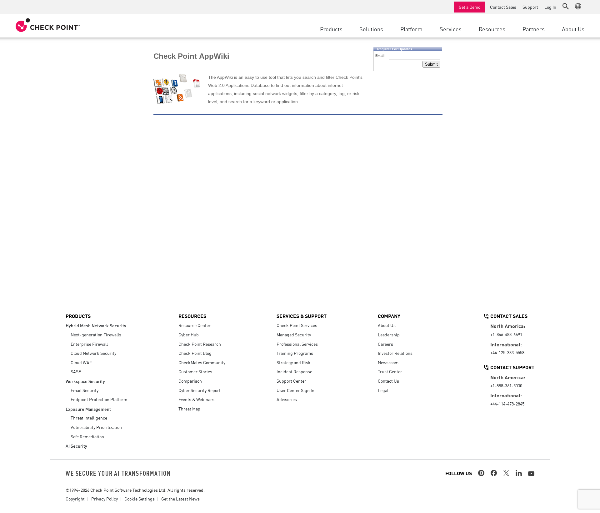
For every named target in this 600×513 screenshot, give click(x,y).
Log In (550, 7)
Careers (385, 344)
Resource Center (194, 325)
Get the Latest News (180, 498)
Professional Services (297, 344)
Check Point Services (297, 325)
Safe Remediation (87, 436)
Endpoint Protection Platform (99, 399)
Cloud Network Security (93, 353)
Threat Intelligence (89, 418)
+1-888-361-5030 (506, 385)
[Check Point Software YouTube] (531, 473)
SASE (76, 371)
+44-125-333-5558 (507, 352)
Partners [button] (533, 29)
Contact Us (388, 381)
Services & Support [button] (302, 315)
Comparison (190, 381)
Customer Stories (195, 371)
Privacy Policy (104, 498)
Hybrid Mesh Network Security (96, 325)
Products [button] (331, 29)
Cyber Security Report (199, 390)
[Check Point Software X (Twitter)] (506, 473)
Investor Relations (395, 353)
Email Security (84, 390)
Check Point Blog (195, 353)
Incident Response (294, 371)
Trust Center (390, 371)
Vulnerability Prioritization (96, 427)
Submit (431, 64)
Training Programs (295, 353)
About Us (387, 325)
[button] (565, 6)
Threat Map (189, 408)
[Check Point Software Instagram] (481, 473)
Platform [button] (411, 29)
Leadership (389, 334)
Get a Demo (469, 7)
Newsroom (388, 362)
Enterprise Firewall (89, 344)
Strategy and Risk (294, 362)
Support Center (291, 381)
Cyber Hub (188, 334)
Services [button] (451, 29)
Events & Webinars (196, 399)
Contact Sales (503, 7)
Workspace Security (85, 381)
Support (530, 7)
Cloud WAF (81, 362)
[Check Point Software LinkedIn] (519, 473)
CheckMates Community (201, 362)
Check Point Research (199, 344)
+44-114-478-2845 (507, 403)
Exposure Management (88, 409)
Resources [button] (492, 29)
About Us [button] (573, 29)
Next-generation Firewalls (96, 334)
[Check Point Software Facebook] (494, 473)
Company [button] (389, 315)
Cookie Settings (139, 498)
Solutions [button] (371, 29)
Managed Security (294, 334)
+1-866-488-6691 (506, 334)
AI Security (76, 446)
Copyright (75, 498)
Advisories (287, 399)
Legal (383, 390)
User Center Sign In (295, 390)
